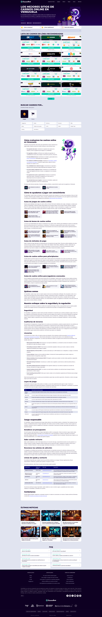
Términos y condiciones (35, 615)
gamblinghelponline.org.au (47, 482)
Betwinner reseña (51, 49)
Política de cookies (52, 615)
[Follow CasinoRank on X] (72, 596)
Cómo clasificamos (70, 581)
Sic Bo (31, 579)
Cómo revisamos (70, 579)
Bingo (31, 575)
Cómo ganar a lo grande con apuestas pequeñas (50, 579)
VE (21, 595)
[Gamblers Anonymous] (32, 606)
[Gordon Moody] (49, 606)
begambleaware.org (46, 476)
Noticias (79, 1)
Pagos (69, 1)
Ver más (50, 98)
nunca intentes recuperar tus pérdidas (45, 435)
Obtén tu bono (31, 47)
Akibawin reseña (71, 49)
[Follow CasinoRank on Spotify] (78, 596)
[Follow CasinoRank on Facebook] (67, 596)
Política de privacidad (70, 583)
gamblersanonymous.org (47, 470)
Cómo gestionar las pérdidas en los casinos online (50, 583)
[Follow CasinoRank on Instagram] (70, 596)
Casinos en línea (51, 1)
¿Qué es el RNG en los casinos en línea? (50, 581)
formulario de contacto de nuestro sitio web (38, 495)
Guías (74, 1)
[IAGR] (27, 606)
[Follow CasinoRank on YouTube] (75, 596)
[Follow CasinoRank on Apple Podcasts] (80, 596)
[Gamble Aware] (64, 606)
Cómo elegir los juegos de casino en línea (49, 577)
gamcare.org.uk (45, 479)
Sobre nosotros (70, 575)
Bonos (64, 1)
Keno (31, 577)
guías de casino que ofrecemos (55, 198)
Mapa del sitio (68, 615)
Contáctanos (70, 577)
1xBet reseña (30, 49)
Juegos (58, 1)
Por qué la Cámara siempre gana (49, 575)
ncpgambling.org (46, 473)
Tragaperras (30, 581)
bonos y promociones (31, 158)
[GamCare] (40, 606)
